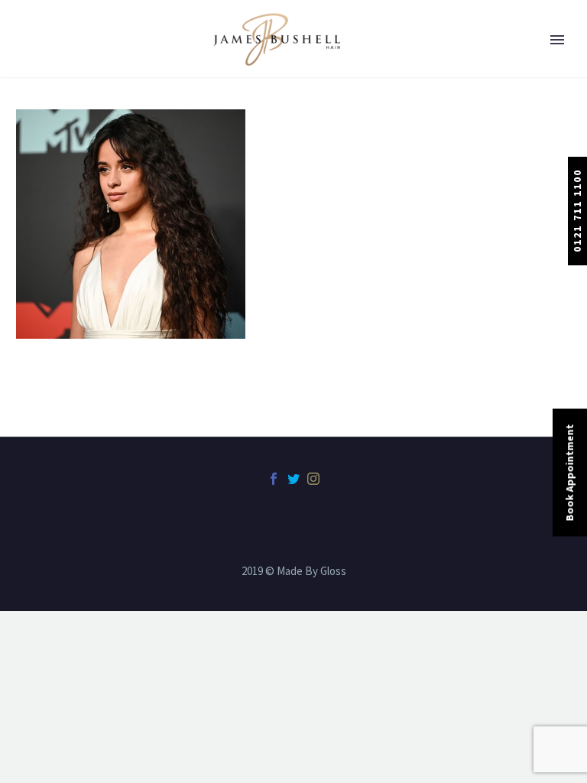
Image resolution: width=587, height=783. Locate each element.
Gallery (57, 273)
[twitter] (293, 479)
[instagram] (313, 479)
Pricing (57, 233)
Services (60, 192)
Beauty (57, 152)
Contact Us (68, 395)
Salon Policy (71, 354)
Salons (56, 111)
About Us (62, 71)
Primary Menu (557, 39)
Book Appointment (569, 472)
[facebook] (274, 479)
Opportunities (76, 314)
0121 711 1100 (577, 210)
